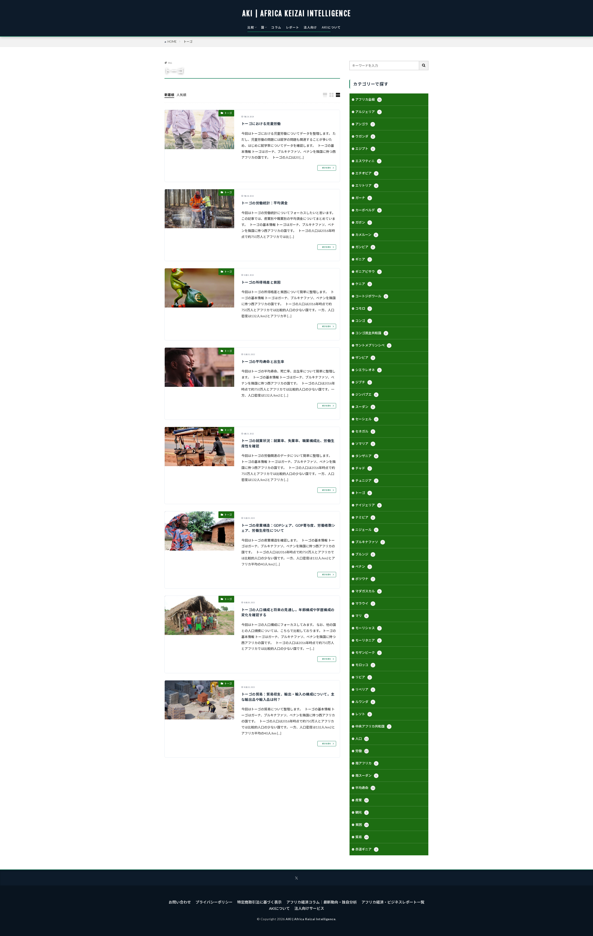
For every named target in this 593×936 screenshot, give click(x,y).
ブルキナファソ (369, 542)
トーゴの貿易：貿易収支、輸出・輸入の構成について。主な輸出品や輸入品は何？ (287, 697)
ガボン (362, 222)
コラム (276, 27)
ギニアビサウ (367, 271)
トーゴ (187, 41)
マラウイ (364, 603)
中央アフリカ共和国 (372, 726)
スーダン (364, 407)
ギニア (362, 259)
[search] (424, 65)
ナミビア (364, 517)
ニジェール (366, 530)
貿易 (361, 837)
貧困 (361, 825)
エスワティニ (367, 161)
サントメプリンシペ (372, 345)
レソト (362, 714)
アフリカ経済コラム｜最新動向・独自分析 (321, 902)
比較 (250, 27)
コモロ (362, 308)
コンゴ (362, 321)
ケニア (362, 284)
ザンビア (364, 357)
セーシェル (366, 419)
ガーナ (362, 198)
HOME (172, 41)
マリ (361, 616)
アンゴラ (364, 124)
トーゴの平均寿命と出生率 (262, 361)
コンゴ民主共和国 (371, 333)
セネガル (364, 431)
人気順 (181, 95)
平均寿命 (364, 788)
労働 (362, 751)
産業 (361, 800)
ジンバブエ (366, 394)
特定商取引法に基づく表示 (259, 902)
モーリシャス (367, 628)
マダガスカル (367, 591)
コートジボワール (371, 296)
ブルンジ (364, 554)
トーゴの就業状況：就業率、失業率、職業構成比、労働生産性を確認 (287, 443)
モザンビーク (367, 652)
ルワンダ (364, 702)
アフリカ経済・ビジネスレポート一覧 (392, 902)
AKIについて (331, 27)
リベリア (364, 689)
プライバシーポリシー (214, 902)
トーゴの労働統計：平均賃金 (264, 203)
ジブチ (362, 382)
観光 (361, 812)
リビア (362, 677)
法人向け (310, 27)
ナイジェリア (367, 505)
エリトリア (366, 185)
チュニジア (366, 480)
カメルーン (366, 235)
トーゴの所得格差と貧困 (261, 282)
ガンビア (364, 247)
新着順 (169, 95)
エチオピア (366, 173)
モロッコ (364, 665)
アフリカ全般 (368, 99)
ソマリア (364, 444)
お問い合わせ (180, 902)
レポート (292, 27)
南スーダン (366, 775)
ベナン (362, 566)
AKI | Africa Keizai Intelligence (296, 13)
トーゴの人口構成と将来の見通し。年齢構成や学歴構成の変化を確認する (287, 612)
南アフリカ (366, 763)
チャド (362, 468)
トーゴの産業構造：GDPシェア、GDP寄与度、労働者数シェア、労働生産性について (288, 528)
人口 (361, 738)
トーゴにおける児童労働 (261, 124)
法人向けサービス (309, 908)
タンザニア (366, 456)
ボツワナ (364, 579)
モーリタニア (367, 640)
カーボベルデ (367, 210)
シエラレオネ (367, 370)
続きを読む (326, 168)
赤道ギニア (366, 849)
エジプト (364, 149)
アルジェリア (367, 112)
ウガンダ (364, 136)
